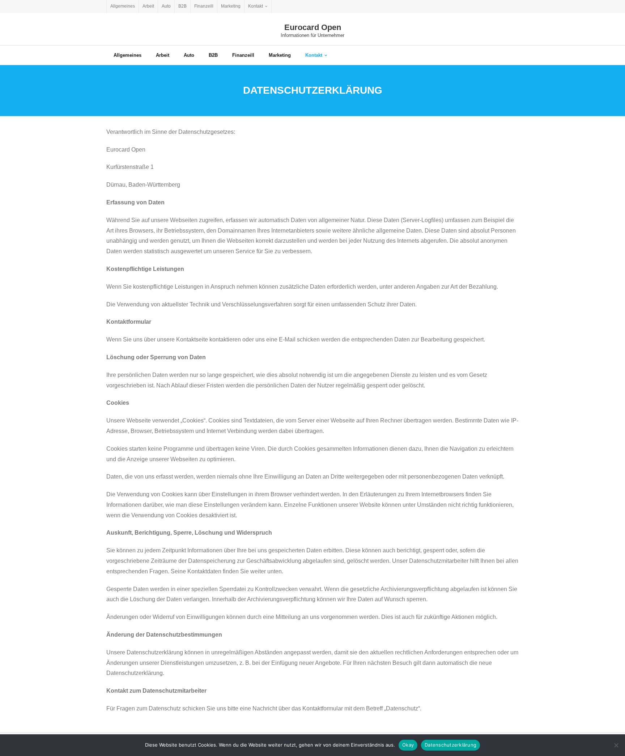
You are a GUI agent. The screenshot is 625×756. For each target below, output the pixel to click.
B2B (182, 6)
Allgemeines (122, 6)
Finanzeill (203, 6)
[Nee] (616, 745)
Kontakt (255, 6)
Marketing (231, 6)
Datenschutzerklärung (450, 745)
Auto (166, 6)
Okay (408, 745)
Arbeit (148, 6)
